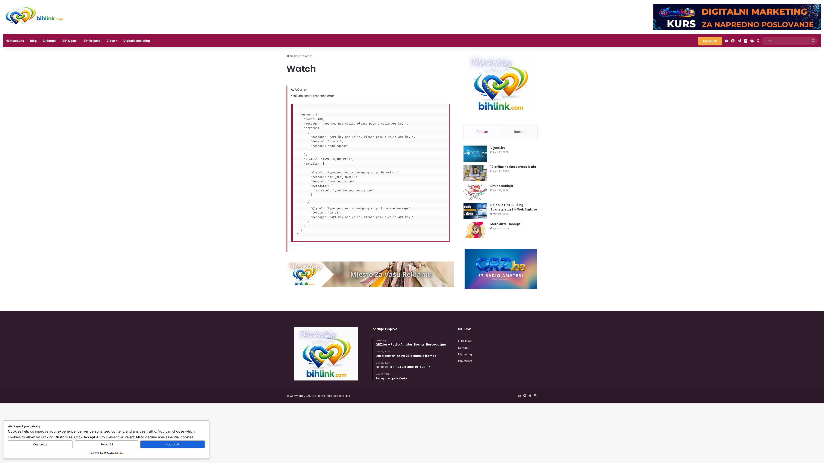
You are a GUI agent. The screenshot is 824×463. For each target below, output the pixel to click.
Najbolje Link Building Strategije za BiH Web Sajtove (513, 207)
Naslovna (17, 40)
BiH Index (49, 40)
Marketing (465, 354)
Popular (482, 132)
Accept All (172, 444)
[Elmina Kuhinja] (475, 192)
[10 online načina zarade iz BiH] (475, 173)
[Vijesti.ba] (475, 154)
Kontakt (463, 347)
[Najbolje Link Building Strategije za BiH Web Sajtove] (475, 211)
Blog (33, 40)
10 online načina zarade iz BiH (513, 167)
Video (110, 40)
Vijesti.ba (497, 148)
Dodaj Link (710, 41)
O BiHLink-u (466, 341)
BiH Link (344, 395)
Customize (40, 444)
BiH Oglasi (69, 40)
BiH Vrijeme (91, 40)
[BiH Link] (34, 15)
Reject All (106, 444)
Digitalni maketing (136, 40)
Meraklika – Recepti (505, 224)
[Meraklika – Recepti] (475, 230)
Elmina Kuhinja (501, 186)
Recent (519, 132)
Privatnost (465, 361)
